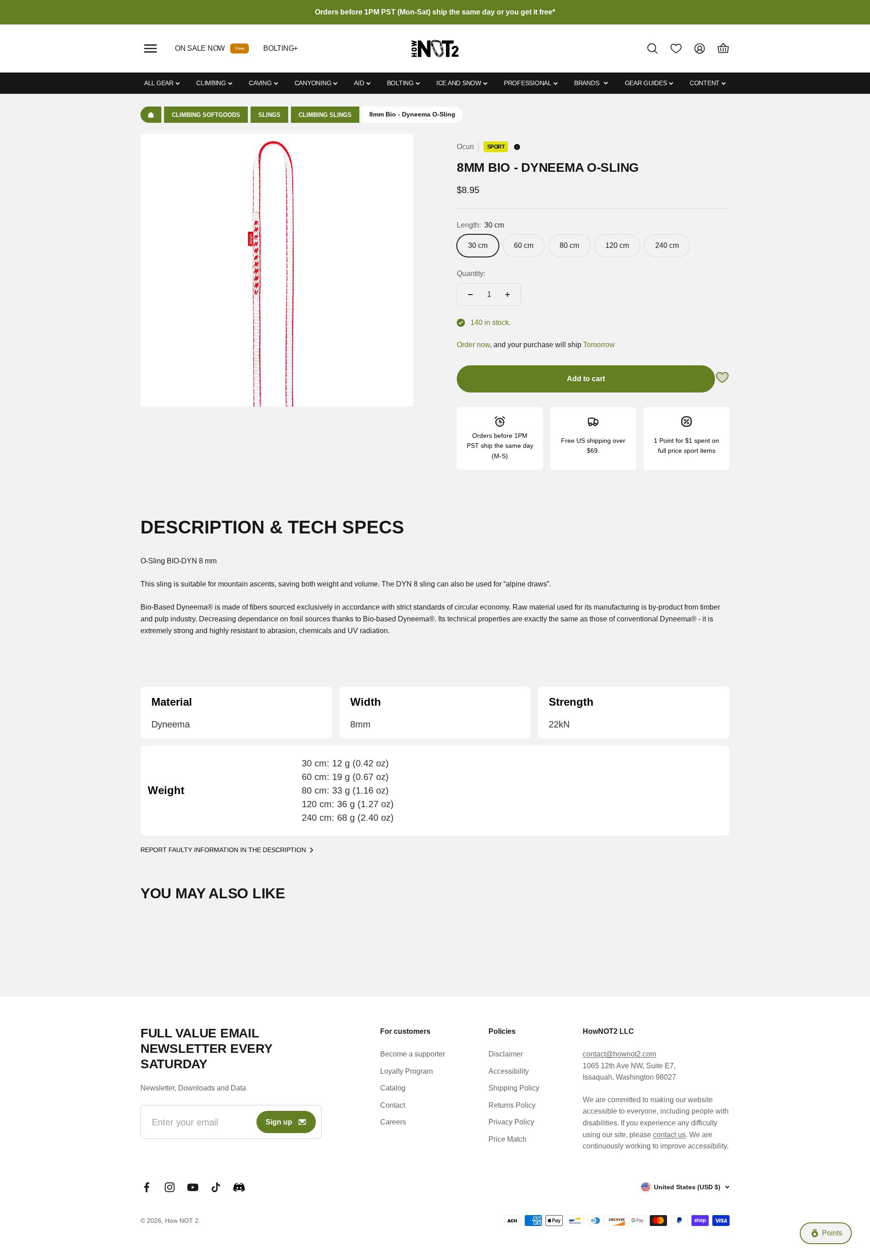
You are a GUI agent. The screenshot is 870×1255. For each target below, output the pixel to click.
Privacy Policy (511, 1122)
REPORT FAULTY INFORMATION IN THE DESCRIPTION (223, 849)
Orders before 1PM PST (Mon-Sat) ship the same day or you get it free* (435, 12)
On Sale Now (200, 48)
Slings (269, 114)
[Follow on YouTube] (193, 1187)
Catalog (393, 1088)
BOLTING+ (280, 48)
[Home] (151, 114)
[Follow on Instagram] (170, 1187)
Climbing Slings (325, 114)
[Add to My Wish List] (722, 379)
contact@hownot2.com (619, 1054)
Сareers (393, 1122)
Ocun (465, 146)
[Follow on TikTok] (216, 1187)
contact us (669, 1135)
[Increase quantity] (507, 294)
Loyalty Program (406, 1071)
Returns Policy (512, 1105)
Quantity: (471, 273)
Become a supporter (412, 1054)
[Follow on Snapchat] (239, 1187)
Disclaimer (505, 1054)
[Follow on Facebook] (146, 1187)
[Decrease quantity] (470, 294)
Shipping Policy (513, 1088)
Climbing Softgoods (206, 114)
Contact (392, 1105)
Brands (586, 83)
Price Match (507, 1139)
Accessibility (508, 1071)
